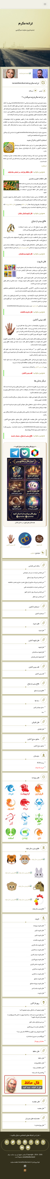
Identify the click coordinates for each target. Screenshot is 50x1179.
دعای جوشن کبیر (38, 707)
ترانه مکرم (25, 23)
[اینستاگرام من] (25, 1142)
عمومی (33, 553)
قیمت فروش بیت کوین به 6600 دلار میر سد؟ (30, 1031)
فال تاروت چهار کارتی (37, 954)
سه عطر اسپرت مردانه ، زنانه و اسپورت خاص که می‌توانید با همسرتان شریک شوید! (26, 1016)
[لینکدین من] (22, 1147)
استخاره (44, 165)
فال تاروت (35, 305)
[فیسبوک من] (31, 1142)
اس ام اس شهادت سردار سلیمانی (33, 572)
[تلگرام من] (37, 1142)
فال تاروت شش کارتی (37, 964)
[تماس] (19, 1142)
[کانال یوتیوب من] (28, 1147)
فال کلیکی (41, 729)
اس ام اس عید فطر (38, 596)
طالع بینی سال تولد (38, 908)
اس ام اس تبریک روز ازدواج (35, 577)
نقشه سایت (14, 1162)
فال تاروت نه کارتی (38, 969)
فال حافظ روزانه (10, 204)
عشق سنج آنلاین (39, 745)
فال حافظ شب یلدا (38, 1067)
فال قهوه (41, 647)
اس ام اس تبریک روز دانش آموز (34, 591)
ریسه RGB (40, 762)
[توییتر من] (13, 1142)
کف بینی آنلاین (39, 367)
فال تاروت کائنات (38, 940)
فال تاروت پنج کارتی (38, 959)
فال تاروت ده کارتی (38, 973)
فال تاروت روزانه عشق (37, 983)
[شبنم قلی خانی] (10, 74)
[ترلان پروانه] (25, 74)
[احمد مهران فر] (40, 74)
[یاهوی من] (43, 1142)
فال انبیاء (41, 630)
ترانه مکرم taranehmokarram (25, 83)
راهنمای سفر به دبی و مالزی (35, 1026)
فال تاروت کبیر (39, 930)
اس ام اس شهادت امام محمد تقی (34, 587)
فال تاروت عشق (39, 978)
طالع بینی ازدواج (24, 247)
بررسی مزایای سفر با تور (36, 1021)
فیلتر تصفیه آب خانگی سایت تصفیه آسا (32, 1009)
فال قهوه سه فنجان (38, 652)
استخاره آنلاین (39, 613)
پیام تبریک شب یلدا (38, 1072)
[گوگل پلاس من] (7, 1142)
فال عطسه (41, 1108)
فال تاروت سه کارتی (37, 949)
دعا (43, 712)
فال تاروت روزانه (38, 925)
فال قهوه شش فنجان (37, 656)
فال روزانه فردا (39, 1125)
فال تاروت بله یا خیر (38, 988)
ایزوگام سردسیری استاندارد (35, 1036)
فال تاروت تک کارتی (38, 944)
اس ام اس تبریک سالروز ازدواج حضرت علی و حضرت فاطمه (26, 582)
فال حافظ (24, 204)
